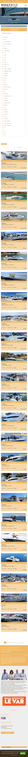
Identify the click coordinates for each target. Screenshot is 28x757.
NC (15, 91)
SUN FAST (15, 118)
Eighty (15, 48)
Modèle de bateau (6, 33)
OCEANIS (15, 93)
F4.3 (15, 53)
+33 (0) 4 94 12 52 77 (8, 2)
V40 (15, 132)
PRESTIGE (15, 100)
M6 (15, 80)
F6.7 (15, 59)
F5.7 (15, 57)
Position (20, 147)
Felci (15, 62)
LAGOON (15, 73)
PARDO (15, 98)
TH (15, 127)
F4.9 (15, 55)
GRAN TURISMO (15, 68)
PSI (15, 107)
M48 (15, 78)
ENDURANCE (15, 50)
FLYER (15, 66)
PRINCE (15, 105)
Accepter (23, 753)
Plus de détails (14, 755)
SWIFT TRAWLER (15, 125)
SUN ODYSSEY (15, 121)
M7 (15, 82)
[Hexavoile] (9, 4)
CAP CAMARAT (15, 41)
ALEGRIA (15, 37)
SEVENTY (15, 114)
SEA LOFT (15, 112)
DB (15, 46)
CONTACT (15, 2)
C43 (15, 39)
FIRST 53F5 (15, 64)
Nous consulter (23, 167)
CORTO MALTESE (15, 43)
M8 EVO (15, 84)
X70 (15, 134)
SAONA (15, 109)
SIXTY (15, 116)
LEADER (15, 75)
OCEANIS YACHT (15, 96)
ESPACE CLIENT (20, 2)
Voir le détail (14, 160)
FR (12, 0)
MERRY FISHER (15, 87)
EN (16, 0)
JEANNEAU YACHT (15, 71)
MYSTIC (15, 89)
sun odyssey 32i (15, 123)
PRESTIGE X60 (15, 102)
